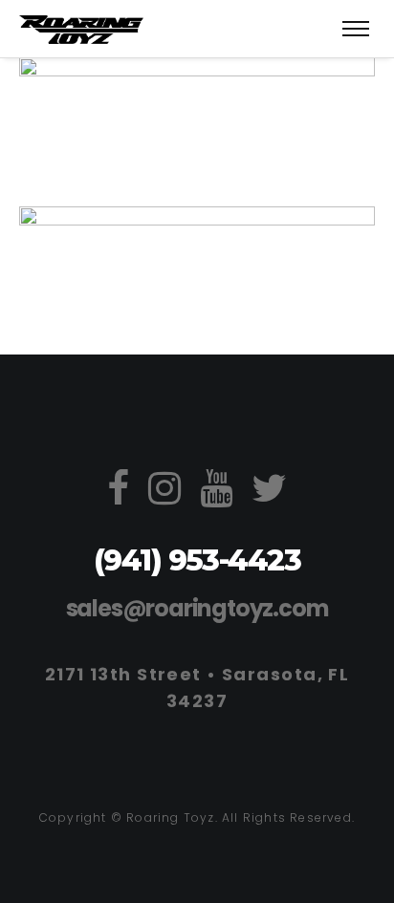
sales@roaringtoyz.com (197, 608)
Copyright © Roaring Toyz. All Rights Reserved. (197, 817)
